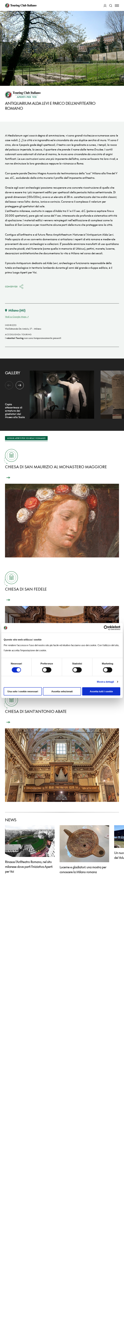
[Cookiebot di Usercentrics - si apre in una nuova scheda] (106, 627)
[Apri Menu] (117, 5)
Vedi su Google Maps (15, 316)
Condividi (11, 286)
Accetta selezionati (62, 691)
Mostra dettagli (105, 681)
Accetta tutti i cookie (101, 691)
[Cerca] (110, 5)
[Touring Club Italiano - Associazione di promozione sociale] (20, 5)
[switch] (46, 669)
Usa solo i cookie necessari (22, 691)
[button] (20, 385)
